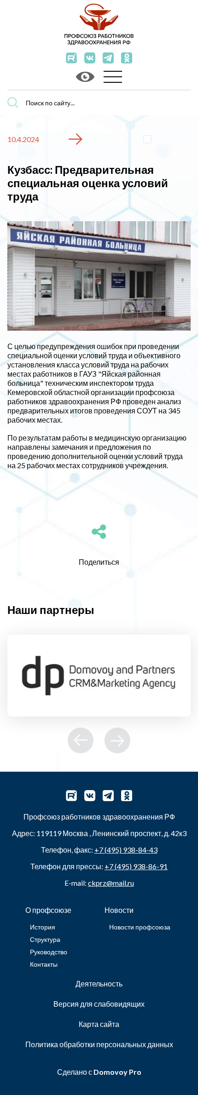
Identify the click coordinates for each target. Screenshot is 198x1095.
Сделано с (99, 1071)
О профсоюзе (48, 910)
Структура (45, 939)
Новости (119, 910)
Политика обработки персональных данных (99, 1044)
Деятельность (99, 983)
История (42, 927)
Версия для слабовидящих (99, 1003)
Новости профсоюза (139, 927)
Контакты (44, 964)
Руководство (48, 952)
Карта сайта (99, 1024)
